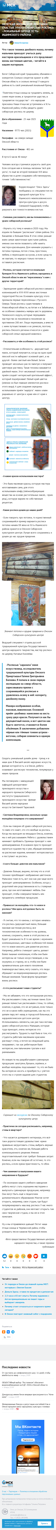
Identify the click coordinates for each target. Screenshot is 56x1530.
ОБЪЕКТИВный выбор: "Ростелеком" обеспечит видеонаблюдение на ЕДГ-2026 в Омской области (25, 1383)
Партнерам (13, 1491)
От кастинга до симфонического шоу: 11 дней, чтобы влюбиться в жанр (26, 1374)
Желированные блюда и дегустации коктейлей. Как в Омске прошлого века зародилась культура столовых (26, 1405)
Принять (44, 1523)
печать (47, 19)
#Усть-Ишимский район (32, 1267)
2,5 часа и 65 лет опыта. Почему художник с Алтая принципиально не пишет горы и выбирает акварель (27, 1299)
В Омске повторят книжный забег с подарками (28, 1314)
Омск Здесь (9, 5)
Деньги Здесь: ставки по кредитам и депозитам (29, 1291)
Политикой (17, 1526)
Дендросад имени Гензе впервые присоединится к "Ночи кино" (27, 1395)
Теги (7, 1267)
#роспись (17, 1267)
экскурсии (22, 1114)
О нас (4, 1491)
